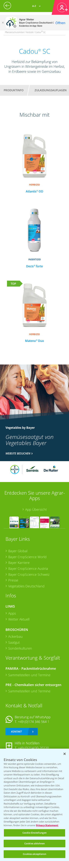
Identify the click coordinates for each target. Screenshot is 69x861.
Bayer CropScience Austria (28, 568)
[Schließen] (3, 22)
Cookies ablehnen (34, 843)
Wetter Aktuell (18, 619)
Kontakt (16, 731)
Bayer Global (17, 551)
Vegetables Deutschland (26, 586)
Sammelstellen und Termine (29, 675)
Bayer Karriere (19, 562)
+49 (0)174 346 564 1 (33, 721)
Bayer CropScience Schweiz (28, 574)
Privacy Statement (47, 825)
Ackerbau (15, 636)
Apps (12, 613)
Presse (13, 580)
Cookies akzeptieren (34, 854)
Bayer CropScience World (27, 557)
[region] (34, 805)
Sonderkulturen (20, 648)
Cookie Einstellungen (34, 832)
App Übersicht (36, 509)
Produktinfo (14, 90)
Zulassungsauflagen (51, 90)
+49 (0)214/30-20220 (33, 748)
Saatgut (14, 642)
